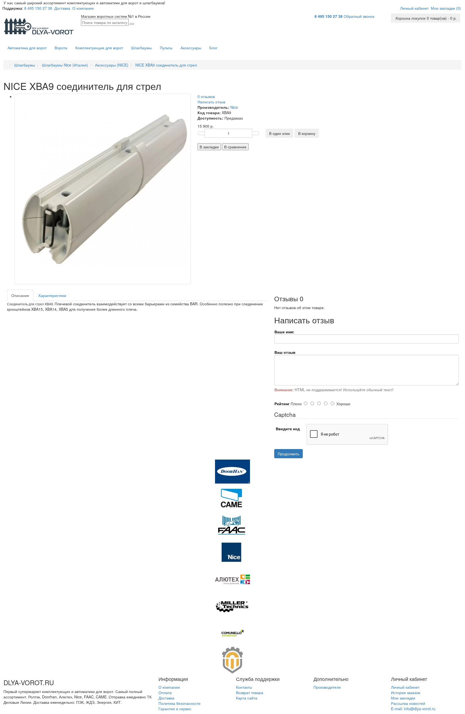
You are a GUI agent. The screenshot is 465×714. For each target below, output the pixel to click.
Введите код (288, 428)
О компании (83, 8)
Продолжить (288, 453)
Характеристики (52, 295)
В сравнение (235, 146)
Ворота (61, 47)
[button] (414, 8)
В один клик (279, 133)
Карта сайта (246, 698)
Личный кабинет (405, 687)
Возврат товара (249, 692)
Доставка (62, 8)
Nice (234, 107)
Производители (327, 687)
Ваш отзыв (284, 352)
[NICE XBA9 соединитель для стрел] (103, 189)
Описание (20, 295)
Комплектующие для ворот (99, 47)
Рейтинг (282, 403)
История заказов (405, 692)
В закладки (209, 146)
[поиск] (132, 24)
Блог (213, 47)
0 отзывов (206, 96)
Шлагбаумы (141, 47)
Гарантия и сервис (174, 708)
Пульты (166, 47)
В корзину (306, 133)
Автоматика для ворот (27, 47)
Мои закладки (403, 698)
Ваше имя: (284, 331)
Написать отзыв (211, 101)
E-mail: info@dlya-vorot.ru (413, 708)
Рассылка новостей (408, 703)
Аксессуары (191, 47)
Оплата (165, 692)
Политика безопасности (179, 703)
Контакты (244, 687)
